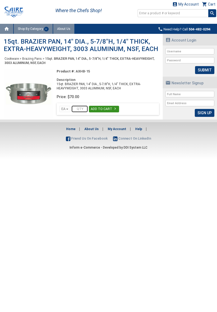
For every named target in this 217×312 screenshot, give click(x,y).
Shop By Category (31, 29)
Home (70, 129)
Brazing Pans (32, 59)
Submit (205, 70)
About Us (63, 29)
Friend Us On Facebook (89, 138)
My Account (185, 4)
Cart (208, 4)
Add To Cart (104, 109)
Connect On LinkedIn (134, 138)
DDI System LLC (135, 147)
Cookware (11, 59)
